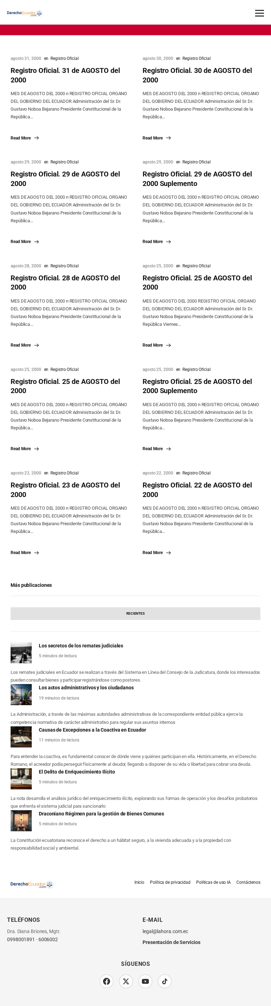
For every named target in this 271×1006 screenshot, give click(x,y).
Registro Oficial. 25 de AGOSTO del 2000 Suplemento (197, 386)
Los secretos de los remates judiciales (81, 645)
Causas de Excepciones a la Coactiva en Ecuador (92, 730)
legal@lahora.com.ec (165, 931)
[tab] (135, 613)
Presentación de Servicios (171, 942)
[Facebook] (107, 981)
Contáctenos (248, 882)
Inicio (139, 882)
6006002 (48, 940)
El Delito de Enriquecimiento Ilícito (77, 772)
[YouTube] (145, 981)
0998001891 (21, 940)
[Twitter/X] (126, 981)
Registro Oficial (64, 58)
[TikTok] (165, 981)
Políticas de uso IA (213, 882)
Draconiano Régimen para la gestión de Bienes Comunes (101, 813)
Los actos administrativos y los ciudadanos (86, 687)
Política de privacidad (170, 882)
